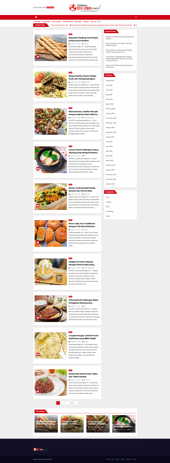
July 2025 (109, 141)
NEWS (122, 459)
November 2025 (111, 123)
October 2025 (110, 127)
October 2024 (110, 184)
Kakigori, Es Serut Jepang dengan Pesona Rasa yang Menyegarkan (81, 265)
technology (86, 21)
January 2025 (110, 170)
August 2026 (110, 80)
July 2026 (109, 85)
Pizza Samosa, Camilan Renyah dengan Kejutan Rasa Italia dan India (83, 114)
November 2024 (111, 179)
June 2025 (109, 146)
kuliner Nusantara (56, 21)
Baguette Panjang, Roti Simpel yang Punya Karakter (46, 423)
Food (70, 34)
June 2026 (109, 90)
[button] (136, 17)
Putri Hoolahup (89, 117)
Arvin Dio (87, 82)
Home (108, 459)
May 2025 (109, 151)
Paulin (86, 44)
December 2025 (111, 118)
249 (72, 403)
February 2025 (110, 165)
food (99, 21)
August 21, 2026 (75, 194)
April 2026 (109, 99)
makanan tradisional (68, 21)
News (108, 206)
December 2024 (111, 174)
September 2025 (111, 132)
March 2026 (110, 104)
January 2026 (110, 113)
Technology (109, 211)
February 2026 (110, 109)
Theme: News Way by (39, 459)
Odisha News (48, 459)
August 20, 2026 (75, 341)
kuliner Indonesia (46, 21)
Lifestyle (108, 202)
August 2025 (110, 137)
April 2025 (109, 156)
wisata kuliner (78, 21)
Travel (108, 216)
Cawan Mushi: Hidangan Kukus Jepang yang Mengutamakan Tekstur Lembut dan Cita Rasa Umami (119, 58)
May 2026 (109, 94)
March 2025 (110, 160)
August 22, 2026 (75, 44)
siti (85, 156)
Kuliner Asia (93, 21)
